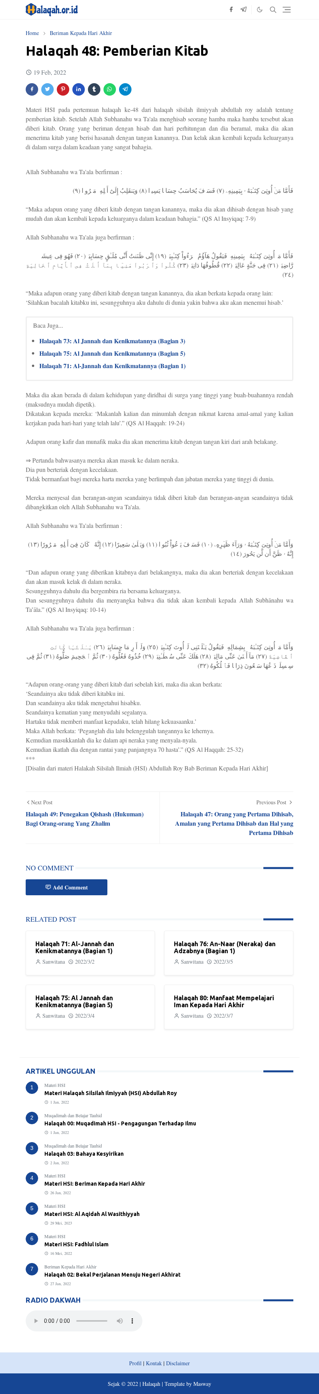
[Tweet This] (47, 89)
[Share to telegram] (125, 89)
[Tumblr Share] (94, 89)
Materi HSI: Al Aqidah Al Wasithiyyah (92, 1214)
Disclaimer (178, 1363)
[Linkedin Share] (78, 89)
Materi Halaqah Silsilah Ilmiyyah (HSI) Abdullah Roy (110, 1093)
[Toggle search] (273, 10)
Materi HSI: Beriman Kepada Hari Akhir (94, 1184)
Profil (135, 1363)
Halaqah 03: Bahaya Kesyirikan (84, 1154)
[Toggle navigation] (286, 9)
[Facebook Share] (32, 89)
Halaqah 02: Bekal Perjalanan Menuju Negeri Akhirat (112, 1275)
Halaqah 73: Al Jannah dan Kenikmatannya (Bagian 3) (112, 340)
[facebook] (231, 9)
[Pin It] (63, 89)
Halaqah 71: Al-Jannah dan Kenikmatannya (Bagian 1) (112, 365)
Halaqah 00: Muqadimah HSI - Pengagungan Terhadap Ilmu (120, 1123)
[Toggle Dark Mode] (259, 9)
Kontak (154, 1363)
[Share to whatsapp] (109, 89)
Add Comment (70, 887)
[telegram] (243, 9)
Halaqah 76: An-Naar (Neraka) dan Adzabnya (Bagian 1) (224, 947)
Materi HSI (54, 1085)
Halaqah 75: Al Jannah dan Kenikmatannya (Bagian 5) (112, 353)
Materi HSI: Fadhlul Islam (76, 1244)
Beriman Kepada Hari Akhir (70, 1266)
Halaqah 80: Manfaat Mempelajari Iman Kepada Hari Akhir (224, 1001)
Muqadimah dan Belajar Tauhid (73, 1115)
